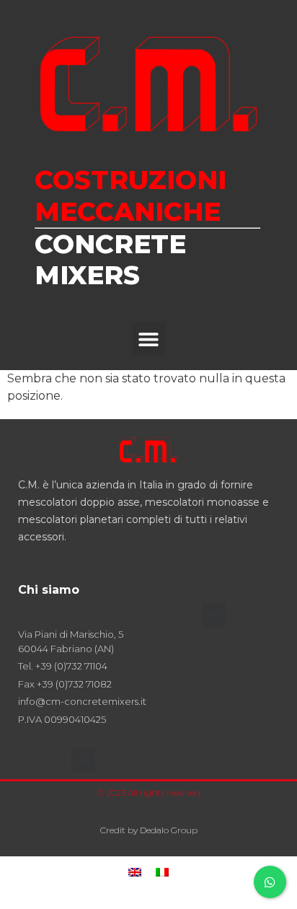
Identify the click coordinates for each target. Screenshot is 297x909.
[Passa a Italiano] (162, 872)
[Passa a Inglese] (134, 872)
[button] (149, 338)
